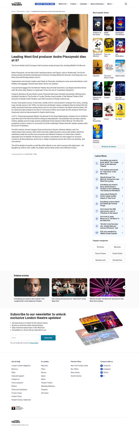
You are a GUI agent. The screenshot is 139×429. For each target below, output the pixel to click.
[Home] (16, 3)
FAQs (13, 372)
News (28, 11)
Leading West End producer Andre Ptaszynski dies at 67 (48, 11)
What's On (62, 4)
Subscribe (48, 338)
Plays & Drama (100, 253)
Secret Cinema (76, 376)
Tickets (73, 4)
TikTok (105, 372)
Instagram (107, 369)
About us (14, 369)
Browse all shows (109, 147)
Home (13, 11)
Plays (43, 369)
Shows (43, 372)
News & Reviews (97, 4)
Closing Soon (117, 260)
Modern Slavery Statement (21, 400)
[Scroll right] (124, 287)
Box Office (75, 369)
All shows (100, 247)
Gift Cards (44, 393)
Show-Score (75, 372)
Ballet (43, 379)
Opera (43, 376)
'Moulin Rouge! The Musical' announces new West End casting (107, 300)
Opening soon (100, 260)
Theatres (44, 390)
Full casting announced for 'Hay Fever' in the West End (69, 300)
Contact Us (15, 379)
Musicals (117, 247)
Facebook (107, 366)
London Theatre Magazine (20, 366)
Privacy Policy (34, 343)
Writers (14, 386)
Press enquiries (17, 383)
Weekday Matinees (48, 386)
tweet (25, 88)
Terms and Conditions (19, 390)
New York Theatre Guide (79, 366)
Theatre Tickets (46, 383)
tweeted (24, 84)
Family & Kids (117, 253)
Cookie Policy (16, 396)
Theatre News (21, 11)
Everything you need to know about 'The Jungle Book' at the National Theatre (29, 300)
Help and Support (17, 376)
